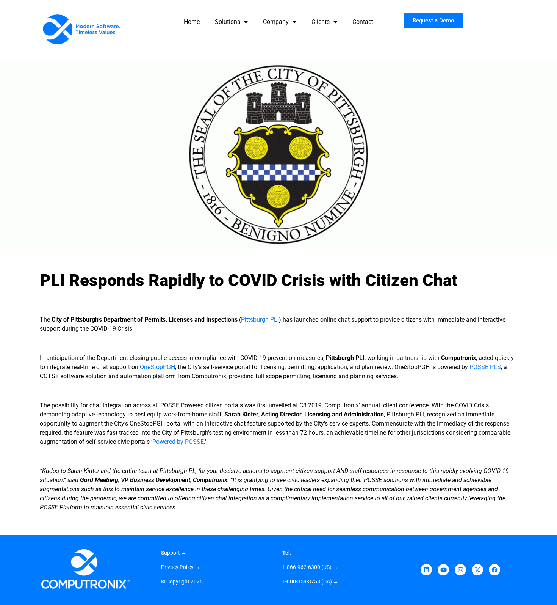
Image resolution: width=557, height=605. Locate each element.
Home (192, 21)
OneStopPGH (157, 367)
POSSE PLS (485, 367)
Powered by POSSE (178, 441)
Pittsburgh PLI (260, 319)
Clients (320, 21)
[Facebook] (494, 569)
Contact (362, 21)
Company (276, 21)
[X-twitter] (477, 569)
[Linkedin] (426, 569)
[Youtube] (443, 569)
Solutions (227, 21)
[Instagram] (460, 569)
